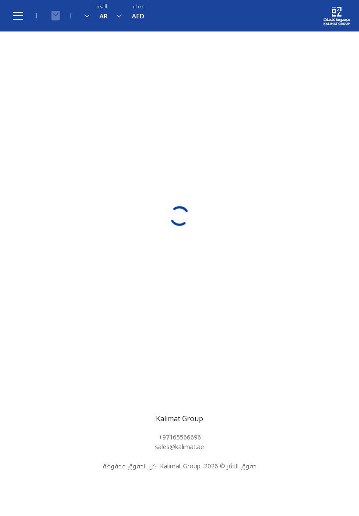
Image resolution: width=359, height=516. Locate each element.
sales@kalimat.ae (179, 447)
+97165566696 (179, 437)
